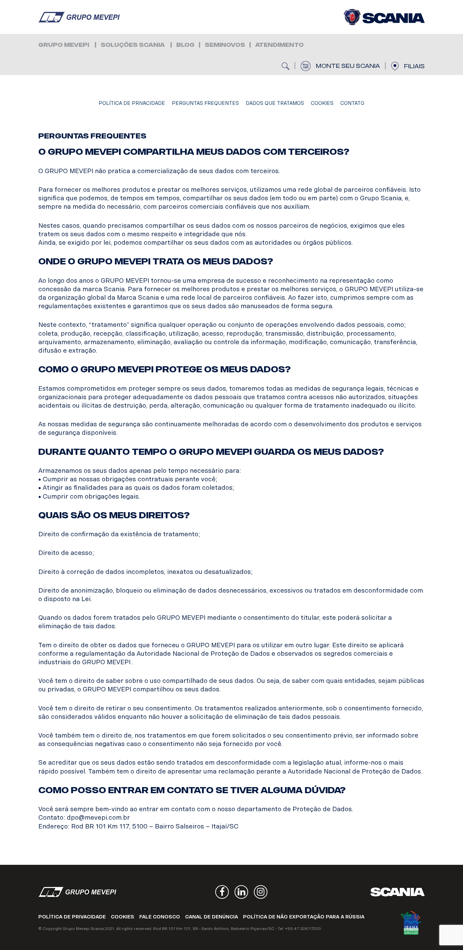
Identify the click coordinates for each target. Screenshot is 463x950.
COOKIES (322, 103)
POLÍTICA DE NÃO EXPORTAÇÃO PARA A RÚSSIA (303, 917)
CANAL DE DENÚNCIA (211, 917)
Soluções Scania (133, 45)
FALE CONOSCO (159, 917)
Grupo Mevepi (79, 17)
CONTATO (352, 103)
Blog (185, 45)
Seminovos (225, 45)
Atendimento (279, 45)
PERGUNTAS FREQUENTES (205, 103)
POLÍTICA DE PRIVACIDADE (132, 103)
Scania (397, 892)
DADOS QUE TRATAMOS (275, 103)
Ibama (411, 923)
